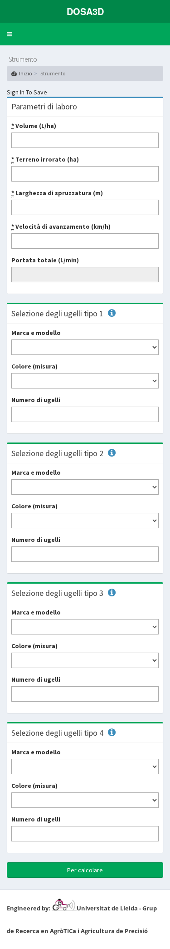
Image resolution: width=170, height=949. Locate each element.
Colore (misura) (34, 366)
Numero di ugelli (35, 400)
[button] (9, 34)
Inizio (25, 73)
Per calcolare (85, 870)
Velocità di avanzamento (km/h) (61, 226)
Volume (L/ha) (33, 126)
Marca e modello (36, 333)
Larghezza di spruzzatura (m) (57, 193)
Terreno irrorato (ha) (45, 159)
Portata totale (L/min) (45, 260)
